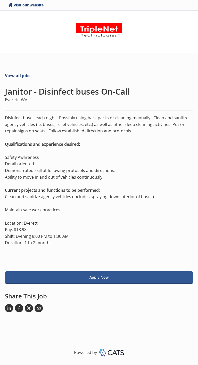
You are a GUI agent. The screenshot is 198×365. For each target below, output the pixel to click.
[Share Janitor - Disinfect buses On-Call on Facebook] (19, 309)
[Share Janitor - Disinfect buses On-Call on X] (29, 309)
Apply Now (99, 277)
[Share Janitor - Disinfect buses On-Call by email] (39, 309)
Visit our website (29, 5)
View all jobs (17, 75)
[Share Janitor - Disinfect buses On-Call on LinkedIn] (9, 309)
